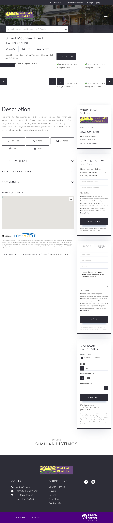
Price (82, 364)
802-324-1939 (89, 132)
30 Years (87, 358)
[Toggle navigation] (105, 15)
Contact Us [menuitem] (55, 503)
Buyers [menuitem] (52, 491)
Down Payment (87, 374)
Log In (91, 3)
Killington (36, 254)
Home (4, 254)
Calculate (94, 397)
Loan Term (85, 354)
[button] (65, 29)
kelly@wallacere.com (76, 3)
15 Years (97, 358)
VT (19, 254)
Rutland (26, 254)
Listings (12, 254)
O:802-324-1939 (58, 3)
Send (94, 319)
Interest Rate (86, 383)
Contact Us (84, 143)
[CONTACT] (66, 56)
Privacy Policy (84, 213)
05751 (45, 254)
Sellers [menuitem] (52, 495)
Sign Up (97, 3)
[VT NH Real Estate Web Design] (89, 517)
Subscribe (94, 222)
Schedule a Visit (101, 247)
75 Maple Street (24, 497)
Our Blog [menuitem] (54, 499)
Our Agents (93, 143)
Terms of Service (99, 329)
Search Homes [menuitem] (57, 487)
